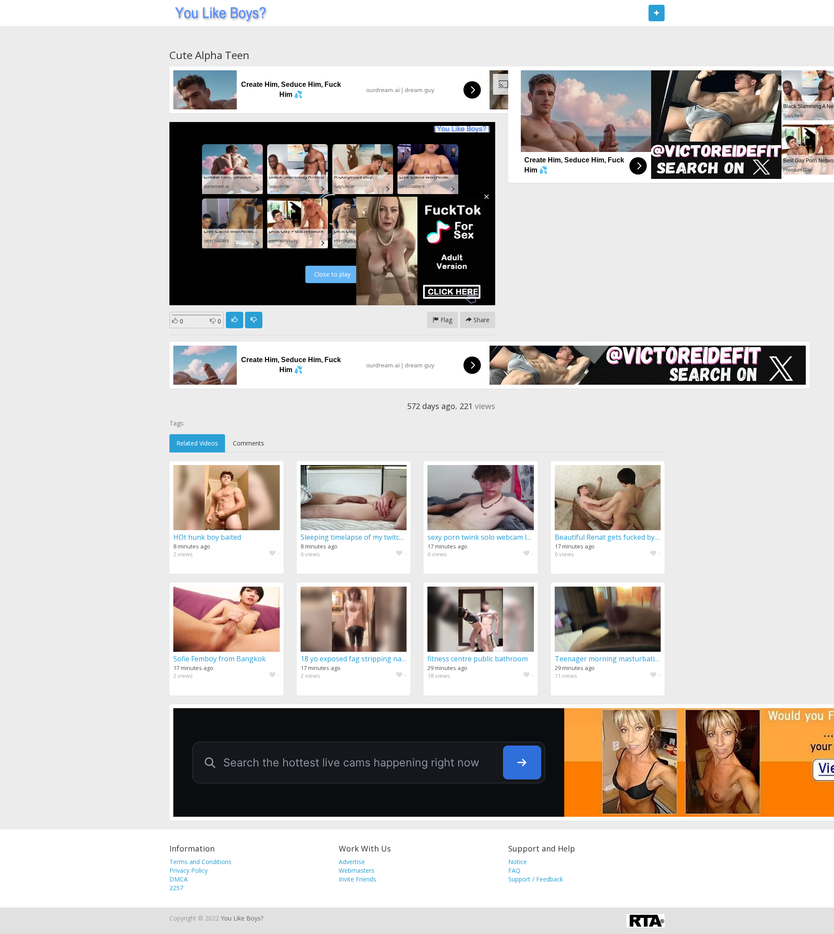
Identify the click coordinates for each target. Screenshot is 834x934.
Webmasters (356, 870)
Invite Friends (357, 879)
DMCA (178, 879)
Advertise (352, 862)
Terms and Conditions (200, 862)
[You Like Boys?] (218, 13)
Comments (248, 443)
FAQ (514, 870)
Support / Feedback (535, 879)
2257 (176, 888)
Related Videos (197, 443)
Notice (517, 862)
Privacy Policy (188, 870)
